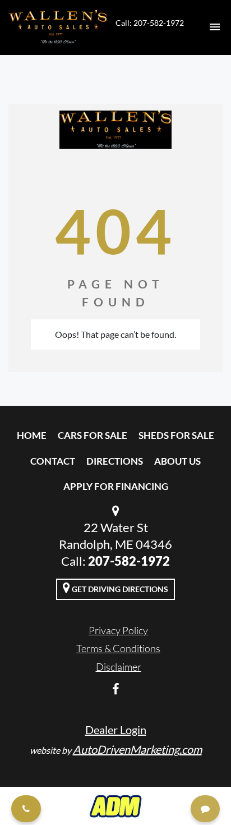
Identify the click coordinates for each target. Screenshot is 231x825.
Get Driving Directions (119, 589)
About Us (177, 461)
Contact (52, 461)
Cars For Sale (92, 435)
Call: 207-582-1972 (150, 22)
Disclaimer (118, 667)
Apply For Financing (115, 486)
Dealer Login (115, 729)
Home (32, 435)
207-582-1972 (129, 561)
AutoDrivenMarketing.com (137, 749)
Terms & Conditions (118, 648)
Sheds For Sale (176, 435)
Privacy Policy (118, 630)
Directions (114, 461)
